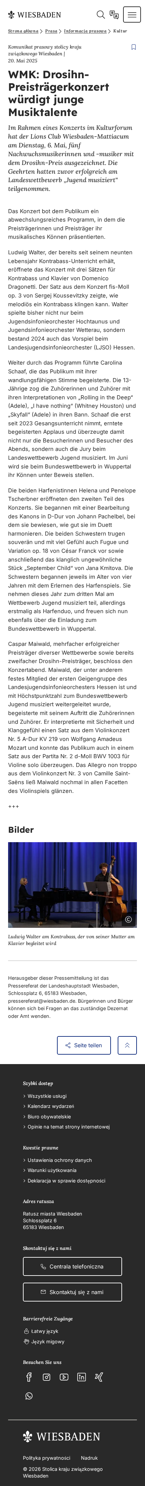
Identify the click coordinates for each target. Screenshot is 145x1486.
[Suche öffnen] (100, 14)
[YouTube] (64, 1377)
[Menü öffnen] (132, 14)
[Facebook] (29, 1377)
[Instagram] (46, 1377)
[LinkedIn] (82, 1377)
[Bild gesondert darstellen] (110, 918)
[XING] (99, 1377)
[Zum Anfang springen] (127, 1045)
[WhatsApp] (29, 1396)
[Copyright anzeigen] (127, 918)
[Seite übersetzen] (114, 14)
